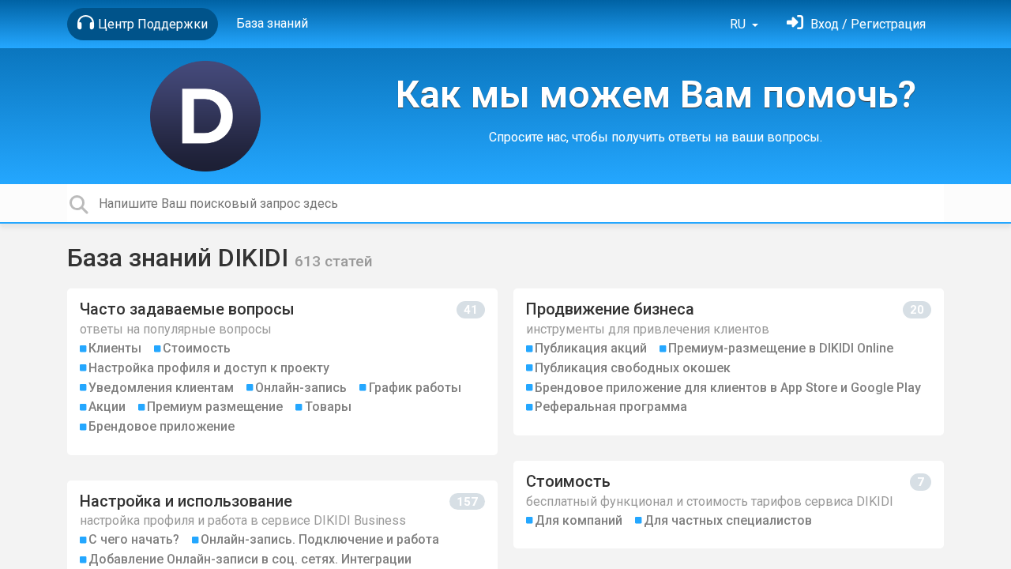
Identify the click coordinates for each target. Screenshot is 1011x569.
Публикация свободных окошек (633, 367)
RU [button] (739, 24)
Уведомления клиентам (161, 387)
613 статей (334, 261)
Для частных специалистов (728, 520)
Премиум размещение (215, 406)
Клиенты (114, 348)
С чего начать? (133, 539)
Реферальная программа (611, 406)
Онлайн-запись (301, 387)
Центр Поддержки (153, 24)
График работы (415, 387)
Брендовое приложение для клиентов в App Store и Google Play (728, 387)
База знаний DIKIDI (181, 258)
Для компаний (578, 520)
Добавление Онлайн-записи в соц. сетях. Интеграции (250, 559)
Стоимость (197, 348)
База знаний (272, 23)
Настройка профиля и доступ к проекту (208, 367)
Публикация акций (591, 348)
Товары (328, 406)
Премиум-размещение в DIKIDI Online (780, 348)
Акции (107, 406)
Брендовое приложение (161, 426)
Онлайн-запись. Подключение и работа (320, 539)
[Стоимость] (728, 504)
